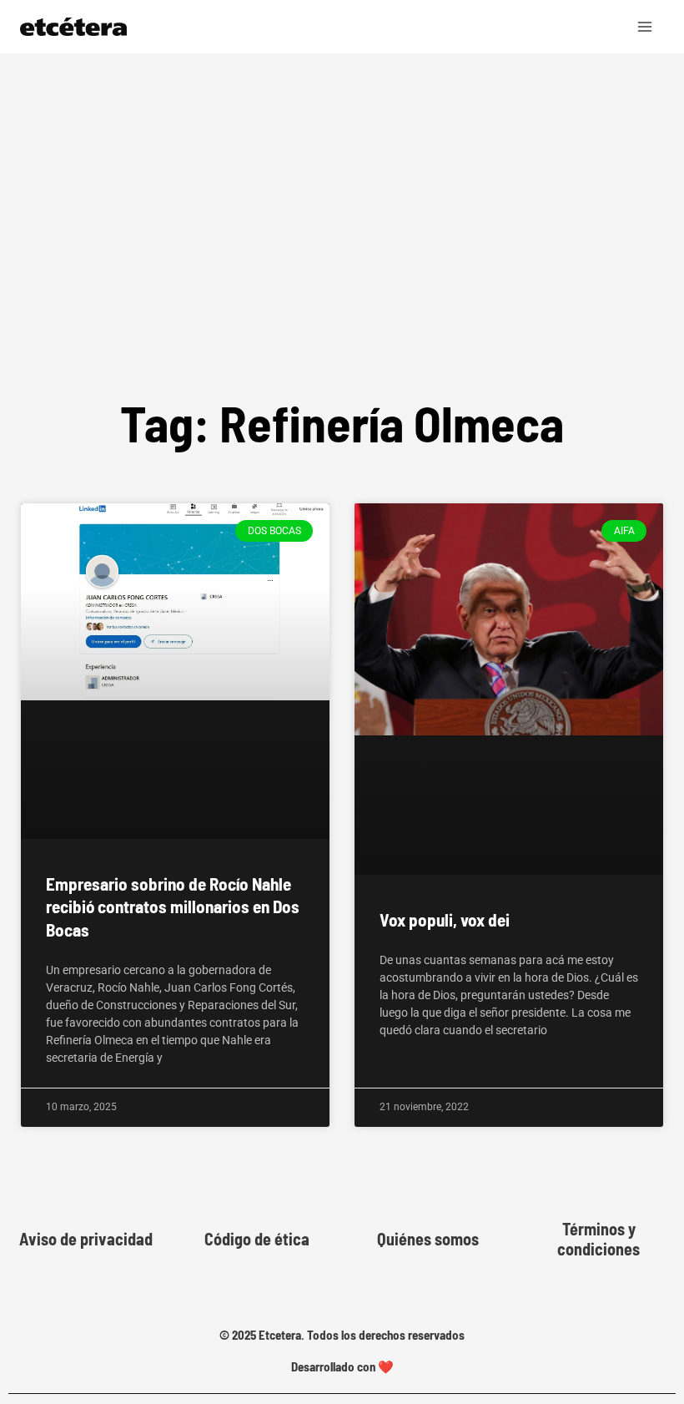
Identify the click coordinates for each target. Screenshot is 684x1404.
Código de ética (256, 1239)
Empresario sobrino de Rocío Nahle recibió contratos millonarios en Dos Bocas (172, 906)
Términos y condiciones (598, 1239)
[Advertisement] (342, 178)
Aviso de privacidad (86, 1239)
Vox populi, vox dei (445, 919)
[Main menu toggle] (645, 27)
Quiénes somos (428, 1239)
